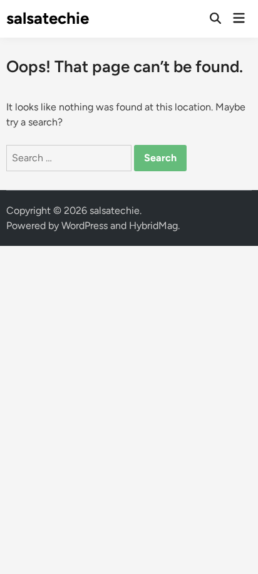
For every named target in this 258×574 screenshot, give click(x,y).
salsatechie (47, 18)
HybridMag (153, 225)
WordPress (84, 225)
